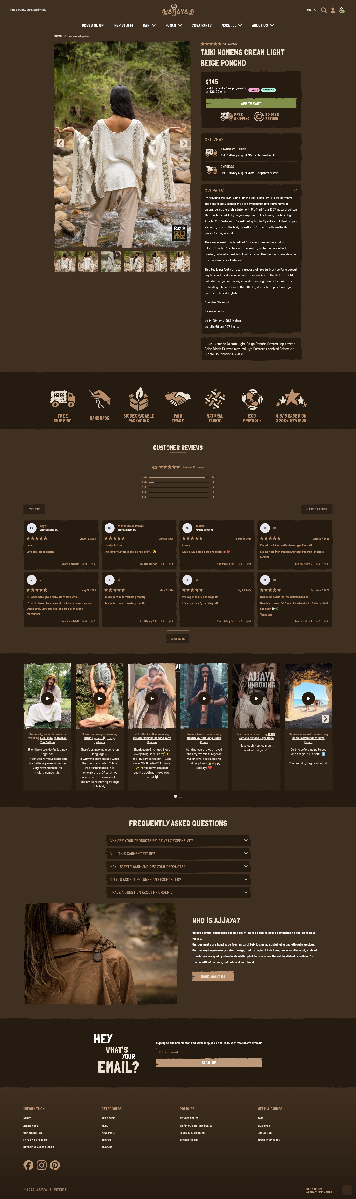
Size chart (265, 1125)
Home (58, 36)
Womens (106, 1140)
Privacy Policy (189, 1118)
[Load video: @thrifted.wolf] (152, 699)
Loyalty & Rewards (35, 1140)
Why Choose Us (32, 1133)
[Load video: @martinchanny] (100, 699)
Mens (105, 1125)
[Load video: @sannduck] (256, 699)
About (27, 1118)
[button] (323, 10)
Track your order (269, 1140)
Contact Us (265, 1133)
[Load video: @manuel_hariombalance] (47, 699)
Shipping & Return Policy (196, 1125)
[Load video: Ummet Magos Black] (204, 699)
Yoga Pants (108, 1133)
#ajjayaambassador (147, 759)
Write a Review (318, 511)
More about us (213, 976)
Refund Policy (189, 1140)
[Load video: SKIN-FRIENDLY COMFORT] (309, 699)
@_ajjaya (155, 749)
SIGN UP (209, 1062)
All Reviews (31, 1125)
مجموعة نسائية (79, 36)
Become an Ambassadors (38, 1147)
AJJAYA (41, 1189)
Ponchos (107, 1147)
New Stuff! (108, 1118)
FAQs (260, 1118)
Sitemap (60, 1189)
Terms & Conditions (192, 1133)
